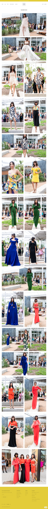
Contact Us (18, 497)
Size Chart (26, 493)
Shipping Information (19, 493)
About (2, 4)
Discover (16, 4)
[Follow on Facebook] (2, 504)
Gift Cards (26, 492)
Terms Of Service (19, 492)
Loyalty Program (18, 496)
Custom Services (12, 4)
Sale (5, 4)
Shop (7, 4)
